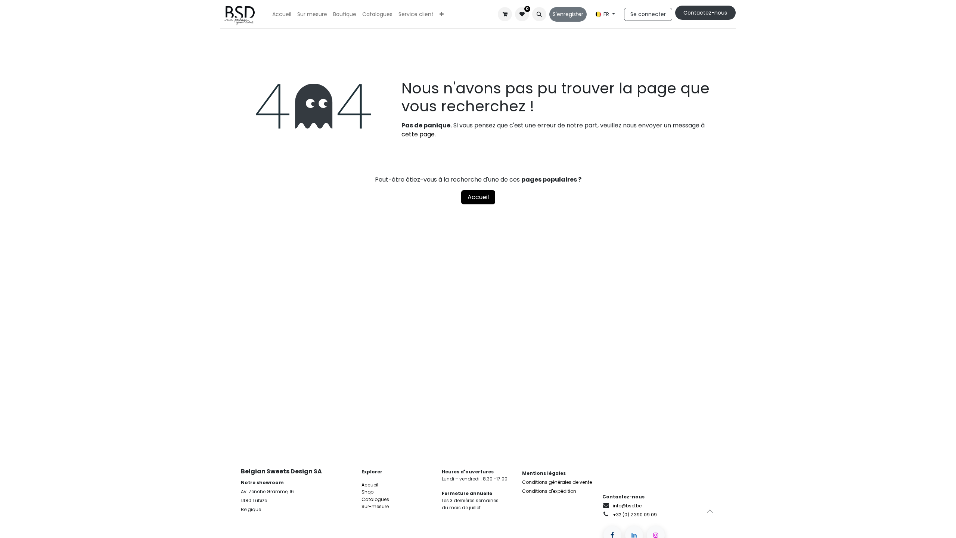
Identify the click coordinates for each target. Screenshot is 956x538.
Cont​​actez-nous (705, 12)
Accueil (478, 197)
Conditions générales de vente (557, 482)
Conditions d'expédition (549, 491)
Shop (367, 492)
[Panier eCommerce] (505, 14)
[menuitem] (281, 14)
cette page (418, 134)
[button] (539, 14)
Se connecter (648, 14)
